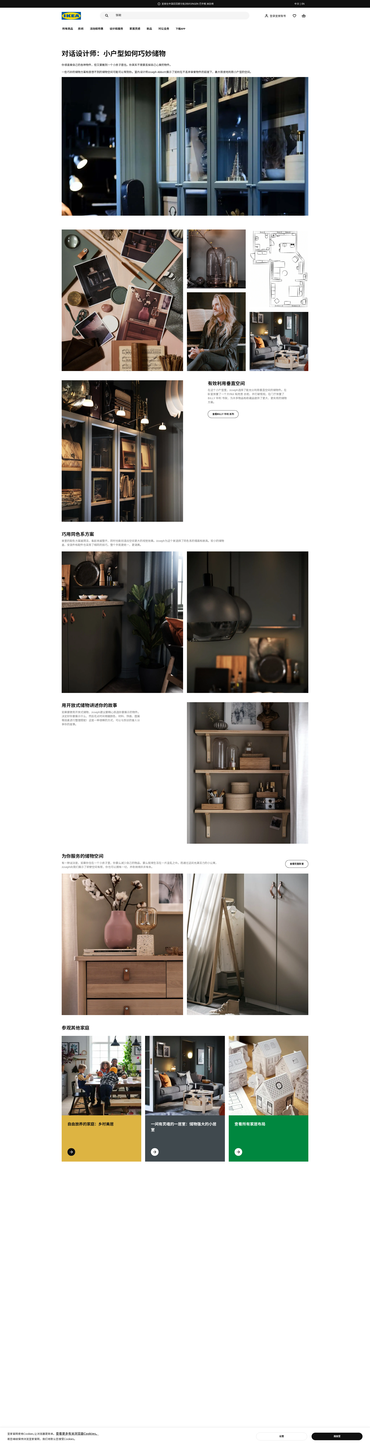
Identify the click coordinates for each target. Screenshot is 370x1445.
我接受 (337, 1436)
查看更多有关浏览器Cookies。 (77, 1434)
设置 (281, 1436)
